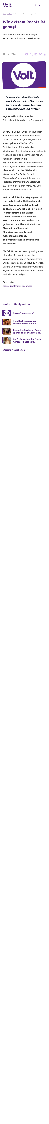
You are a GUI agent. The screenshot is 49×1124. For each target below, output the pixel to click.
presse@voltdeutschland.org (17, 286)
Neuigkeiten (7, 14)
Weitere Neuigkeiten (14, 349)
